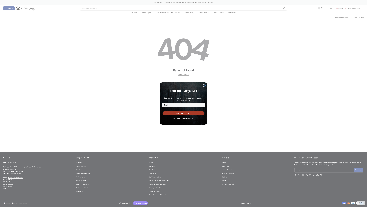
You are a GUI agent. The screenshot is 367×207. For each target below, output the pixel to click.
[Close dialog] (204, 85)
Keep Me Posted (183, 113)
